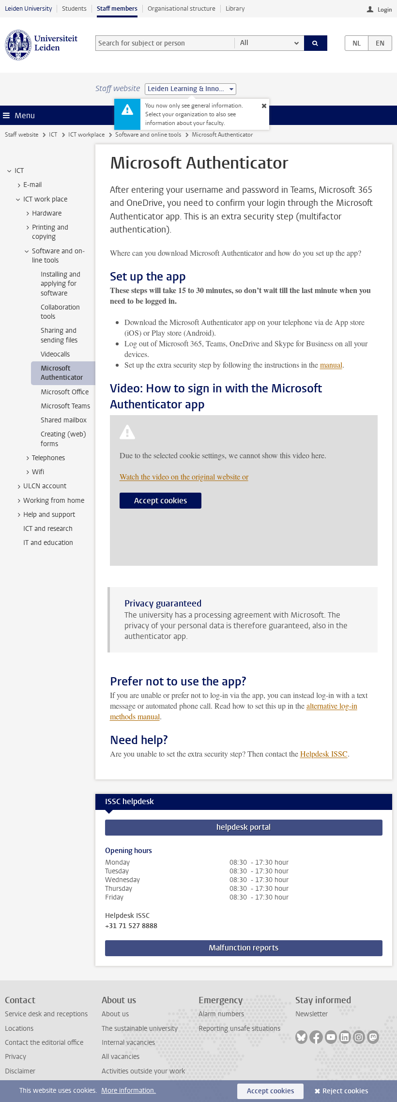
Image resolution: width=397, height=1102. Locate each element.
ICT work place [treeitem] (45, 199)
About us (115, 1014)
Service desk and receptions (46, 1014)
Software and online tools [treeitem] (58, 256)
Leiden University (28, 8)
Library (235, 8)
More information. (128, 1090)
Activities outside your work (143, 1071)
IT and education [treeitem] (48, 542)
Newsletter (311, 1014)
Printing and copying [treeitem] (50, 232)
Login (385, 10)
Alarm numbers (221, 1014)
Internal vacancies (128, 1042)
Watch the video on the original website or (184, 476)
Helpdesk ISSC (324, 753)
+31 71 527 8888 (131, 926)
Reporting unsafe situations (239, 1028)
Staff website (21, 135)
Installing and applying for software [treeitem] (60, 284)
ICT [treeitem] (19, 170)
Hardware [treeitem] (46, 213)
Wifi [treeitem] (38, 472)
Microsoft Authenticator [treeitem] (62, 373)
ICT (53, 135)
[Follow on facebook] (316, 1037)
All (244, 42)
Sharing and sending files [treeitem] (59, 335)
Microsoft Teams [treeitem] (65, 406)
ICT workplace (86, 135)
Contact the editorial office (44, 1042)
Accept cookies (160, 501)
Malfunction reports (243, 948)
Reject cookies (345, 1091)
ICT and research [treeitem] (48, 528)
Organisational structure (181, 8)
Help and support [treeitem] (49, 514)
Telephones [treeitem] (48, 458)
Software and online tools (148, 135)
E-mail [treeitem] (32, 184)
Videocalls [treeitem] (55, 354)
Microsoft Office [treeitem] (65, 392)
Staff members (117, 8)
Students (74, 8)
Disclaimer (20, 1071)
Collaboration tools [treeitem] (60, 312)
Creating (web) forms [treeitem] (63, 439)
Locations (19, 1028)
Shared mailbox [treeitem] (64, 420)
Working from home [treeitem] (53, 500)
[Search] (315, 43)
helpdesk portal (243, 827)
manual (331, 364)
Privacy (15, 1056)
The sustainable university (140, 1028)
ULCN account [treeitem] (44, 486)
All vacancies (120, 1056)
